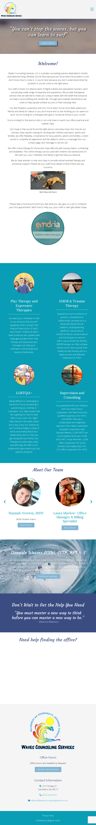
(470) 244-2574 (49, 794)
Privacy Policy (48, 815)
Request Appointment (48, 769)
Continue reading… (48, 576)
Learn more (48, 43)
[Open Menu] (92, 9)
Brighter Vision (54, 820)
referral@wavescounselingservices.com (49, 800)
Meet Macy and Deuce (48, 192)
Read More (26, 525)
